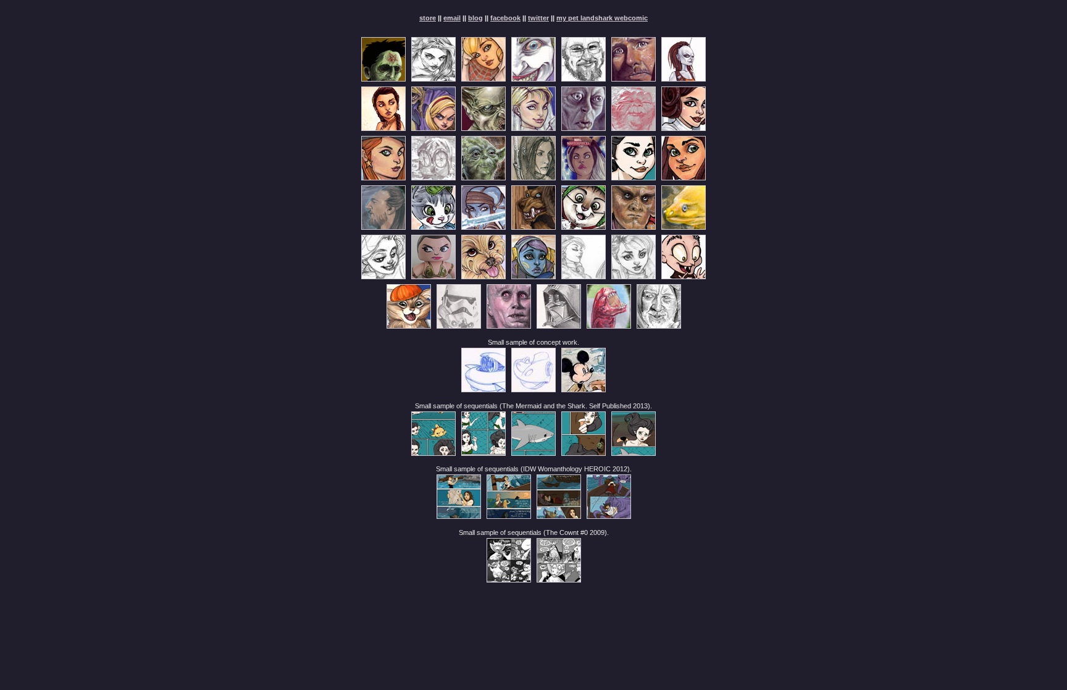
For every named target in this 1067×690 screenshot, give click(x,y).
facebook (505, 18)
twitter (538, 18)
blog (475, 18)
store (427, 18)
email (452, 18)
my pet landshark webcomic (602, 18)
